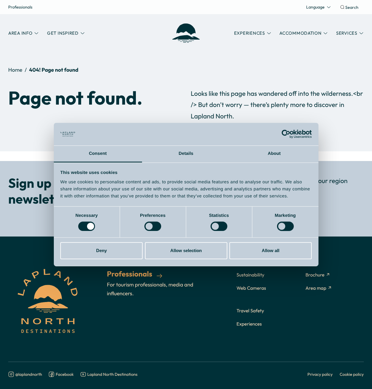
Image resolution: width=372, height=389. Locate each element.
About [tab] (274, 153)
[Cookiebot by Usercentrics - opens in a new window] (286, 134)
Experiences (249, 324)
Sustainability (250, 275)
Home (15, 70)
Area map (316, 288)
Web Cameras (251, 288)
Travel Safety (250, 310)
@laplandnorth (28, 374)
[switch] (152, 226)
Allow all (270, 250)
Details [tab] (186, 153)
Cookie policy (352, 374)
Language (315, 6)
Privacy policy (320, 374)
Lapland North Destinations (112, 374)
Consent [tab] (98, 153)
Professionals (20, 6)
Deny (101, 250)
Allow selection (186, 250)
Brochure (315, 275)
